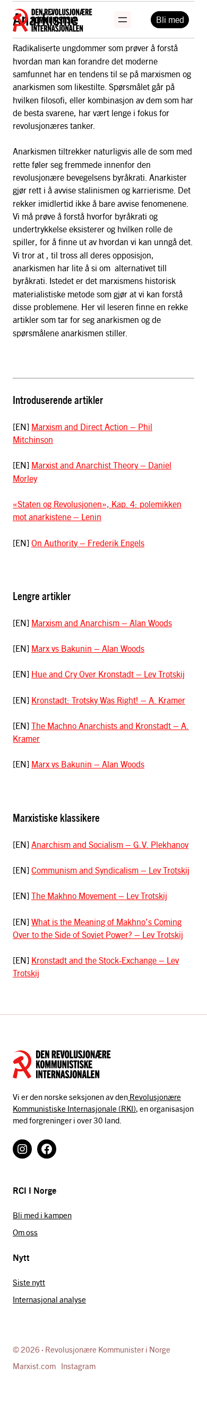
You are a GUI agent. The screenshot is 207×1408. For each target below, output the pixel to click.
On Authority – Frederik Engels (87, 542)
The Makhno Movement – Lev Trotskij (99, 895)
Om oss (25, 1232)
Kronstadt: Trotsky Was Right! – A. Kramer (108, 700)
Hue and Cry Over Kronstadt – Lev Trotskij (108, 673)
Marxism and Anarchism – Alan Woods (101, 622)
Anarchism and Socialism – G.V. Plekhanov (109, 844)
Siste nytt (29, 1282)
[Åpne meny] (122, 19)
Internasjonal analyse (49, 1299)
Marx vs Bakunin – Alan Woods (87, 648)
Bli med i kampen (42, 1215)
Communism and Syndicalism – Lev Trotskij (110, 870)
